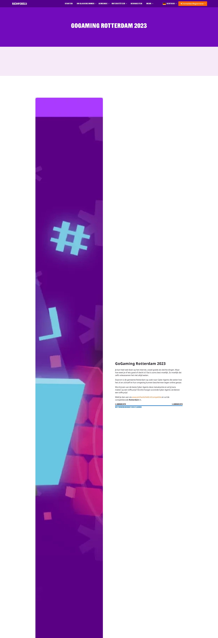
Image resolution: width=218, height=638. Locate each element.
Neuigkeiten (136, 3)
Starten (69, 3)
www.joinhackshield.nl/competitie (146, 397)
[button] (86, 3)
